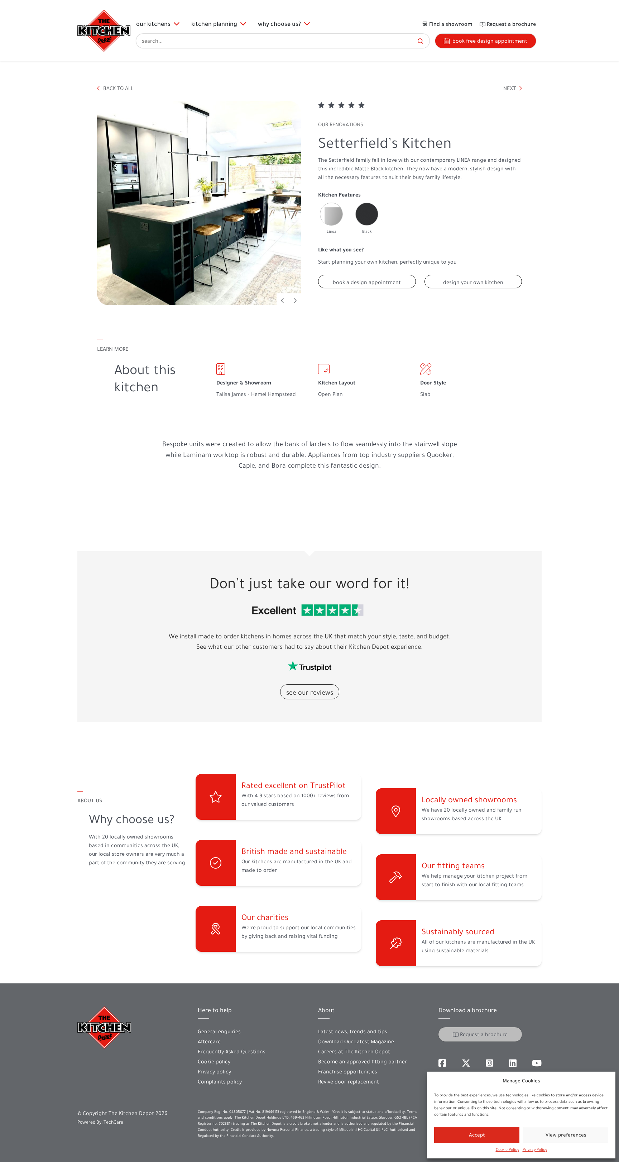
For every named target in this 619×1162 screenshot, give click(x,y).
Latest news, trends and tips (352, 1031)
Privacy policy (214, 1072)
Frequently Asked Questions (231, 1051)
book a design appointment (367, 282)
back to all (117, 88)
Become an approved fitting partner (362, 1062)
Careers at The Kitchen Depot (354, 1051)
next (510, 88)
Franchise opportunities (347, 1072)
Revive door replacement (348, 1082)
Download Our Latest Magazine (356, 1041)
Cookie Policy (507, 1150)
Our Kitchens (154, 23)
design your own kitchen (473, 282)
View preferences (566, 1135)
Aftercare (209, 1041)
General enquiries (219, 1031)
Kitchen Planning (215, 23)
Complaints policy (220, 1082)
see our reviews (309, 693)
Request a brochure (484, 1034)
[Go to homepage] (103, 30)
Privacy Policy (535, 1150)
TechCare (113, 1122)
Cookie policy (214, 1062)
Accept (477, 1135)
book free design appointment (489, 41)
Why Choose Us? (281, 23)
